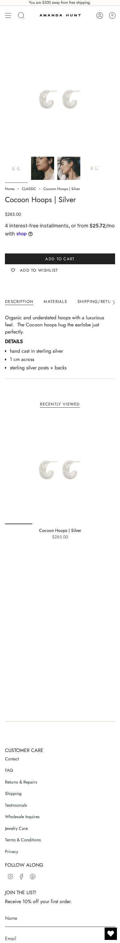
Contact (12, 759)
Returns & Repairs (21, 782)
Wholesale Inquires (22, 816)
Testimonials (16, 805)
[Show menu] (8, 15)
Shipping (13, 793)
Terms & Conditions (23, 840)
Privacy (11, 851)
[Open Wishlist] (111, 934)
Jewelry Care (16, 828)
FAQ (9, 770)
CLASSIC (29, 189)
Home (9, 189)
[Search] (21, 15)
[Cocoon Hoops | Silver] (60, 469)
